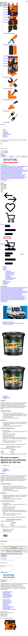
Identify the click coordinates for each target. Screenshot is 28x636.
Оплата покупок (6, 603)
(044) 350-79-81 (3, 5)
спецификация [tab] (6, 470)
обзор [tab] (4, 471)
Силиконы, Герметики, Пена (7, 178)
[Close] (1, 1)
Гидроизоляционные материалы (17, 175)
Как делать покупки (7, 602)
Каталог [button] (22, 254)
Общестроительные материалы (15, 171)
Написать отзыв (4, 572)
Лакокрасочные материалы (7, 173)
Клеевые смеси (21, 169)
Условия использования (8, 606)
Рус (2, 191)
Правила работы (6, 607)
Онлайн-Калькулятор (8, 595)
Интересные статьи (7, 591)
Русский (19, 156)
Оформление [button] (3, 155)
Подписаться (3, 581)
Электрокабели (4, 179)
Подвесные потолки (17, 173)
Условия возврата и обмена (9, 609)
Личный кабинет (7, 592)
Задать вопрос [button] (4, 556)
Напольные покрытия (12, 177)
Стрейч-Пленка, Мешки (19, 178)
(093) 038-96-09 (3, 2)
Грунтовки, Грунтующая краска (15, 172)
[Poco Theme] (7, 238)
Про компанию (6, 599)
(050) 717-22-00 (3, 3)
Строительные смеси (12, 169)
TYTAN (12, 529)
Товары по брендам (7, 596)
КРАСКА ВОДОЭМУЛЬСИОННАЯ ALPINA (17, 166)
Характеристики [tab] (6, 397)
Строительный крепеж (6, 167)
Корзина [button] (2, 153)
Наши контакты (6, 593)
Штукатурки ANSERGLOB (17, 167)
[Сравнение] (10, 202)
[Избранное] (10, 212)
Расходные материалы (22, 177)
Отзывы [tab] (5, 398)
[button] (14, 219)
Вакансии (5, 604)
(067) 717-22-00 (3, 4)
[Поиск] (1, 304)
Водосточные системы (6, 174)
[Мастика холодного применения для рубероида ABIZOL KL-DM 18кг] (14, 359)
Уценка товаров (6, 597)
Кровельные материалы (16, 174)
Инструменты (4, 177)
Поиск (2, 183)
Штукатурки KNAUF (5, 168)
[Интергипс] (10, 162)
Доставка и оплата (7, 600)
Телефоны (3, 156)
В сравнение (3, 555)
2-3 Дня (2, 543)
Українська (24, 156)
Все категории (4, 165)
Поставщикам (6, 605)
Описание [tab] (5, 396)
